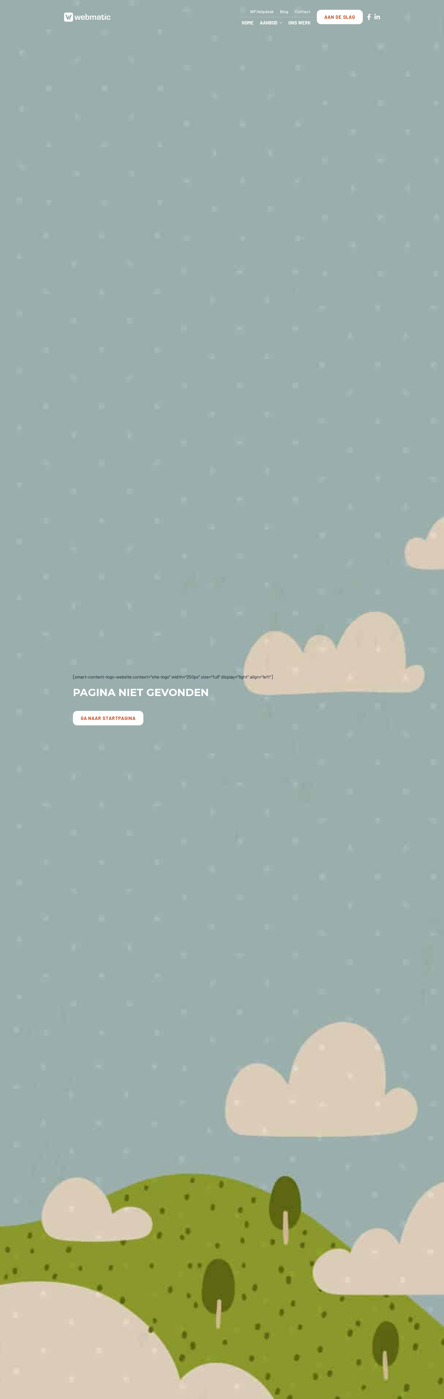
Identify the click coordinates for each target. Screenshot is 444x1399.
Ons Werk (299, 22)
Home (248, 22)
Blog (284, 11)
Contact (302, 11)
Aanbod (269, 22)
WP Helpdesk (262, 11)
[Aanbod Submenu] (281, 22)
